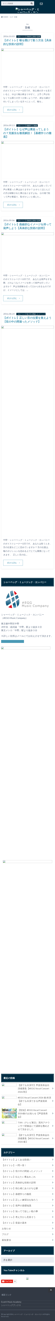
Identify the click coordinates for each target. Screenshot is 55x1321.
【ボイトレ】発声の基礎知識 (16, 1205)
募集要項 (6, 1240)
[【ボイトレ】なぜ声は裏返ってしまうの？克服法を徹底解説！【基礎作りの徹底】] (27, 176)
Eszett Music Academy (11, 1302)
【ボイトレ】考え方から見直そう (19, 1217)
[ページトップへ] (51, 1290)
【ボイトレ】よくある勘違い (16, 1159)
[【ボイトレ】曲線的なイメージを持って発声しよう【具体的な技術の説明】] (27, 269)
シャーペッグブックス (11, 1305)
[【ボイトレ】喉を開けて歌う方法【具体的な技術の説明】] (27, 81)
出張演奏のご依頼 (41, 3)
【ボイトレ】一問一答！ (14, 1165)
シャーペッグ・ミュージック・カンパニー (28, 1314)
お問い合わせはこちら (12, 641)
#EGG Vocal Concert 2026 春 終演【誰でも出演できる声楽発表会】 (34, 1101)
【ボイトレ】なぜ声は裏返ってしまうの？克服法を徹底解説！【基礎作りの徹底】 (27, 133)
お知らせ (6, 1228)
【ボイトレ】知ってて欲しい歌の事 (20, 1211)
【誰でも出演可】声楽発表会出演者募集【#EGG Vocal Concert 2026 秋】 (33, 1088)
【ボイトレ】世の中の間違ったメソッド (22, 1171)
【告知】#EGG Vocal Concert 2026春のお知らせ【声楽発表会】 (33, 1113)
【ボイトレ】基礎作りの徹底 (16, 1194)
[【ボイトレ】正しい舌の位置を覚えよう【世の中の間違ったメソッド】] (27, 534)
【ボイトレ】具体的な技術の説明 (19, 1182)
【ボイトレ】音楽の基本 (14, 1222)
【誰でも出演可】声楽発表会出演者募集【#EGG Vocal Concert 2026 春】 (33, 1138)
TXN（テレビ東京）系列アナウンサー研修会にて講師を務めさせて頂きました (34, 1126)
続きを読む (12, 109)
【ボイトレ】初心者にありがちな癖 (20, 1188)
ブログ (5, 1234)
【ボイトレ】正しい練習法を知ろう (20, 1199)
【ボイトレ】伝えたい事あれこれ (19, 1176)
